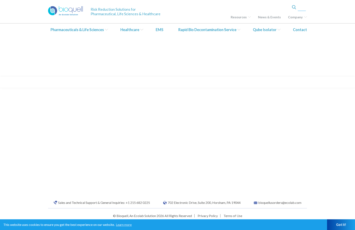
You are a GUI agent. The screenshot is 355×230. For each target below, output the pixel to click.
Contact (300, 29)
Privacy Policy (208, 216)
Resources (239, 17)
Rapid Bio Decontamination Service (207, 29)
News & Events (269, 17)
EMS (159, 29)
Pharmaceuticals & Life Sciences (77, 29)
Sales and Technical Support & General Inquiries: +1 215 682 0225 (104, 202)
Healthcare (129, 29)
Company (295, 17)
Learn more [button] (124, 224)
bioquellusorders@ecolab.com (279, 202)
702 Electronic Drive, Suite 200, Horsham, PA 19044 (204, 202)
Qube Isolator (265, 29)
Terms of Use (233, 216)
